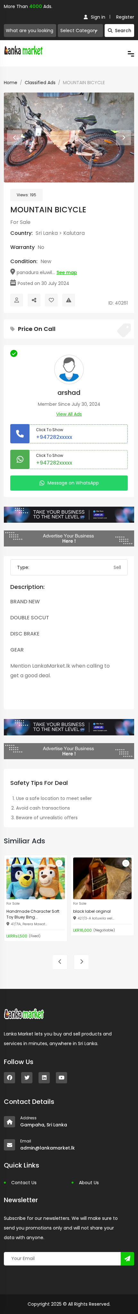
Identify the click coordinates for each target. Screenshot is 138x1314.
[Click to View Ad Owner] (16, 300)
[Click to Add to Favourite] (51, 300)
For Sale (20, 222)
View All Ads (69, 414)
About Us (89, 1182)
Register (125, 17)
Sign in (98, 17)
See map (66, 272)
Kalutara (74, 233)
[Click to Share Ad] (34, 300)
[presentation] (14, 137)
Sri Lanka (47, 233)
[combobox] (80, 30)
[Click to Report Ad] (68, 300)
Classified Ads (40, 82)
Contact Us (24, 1182)
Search (123, 30)
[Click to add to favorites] (59, 863)
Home (10, 82)
